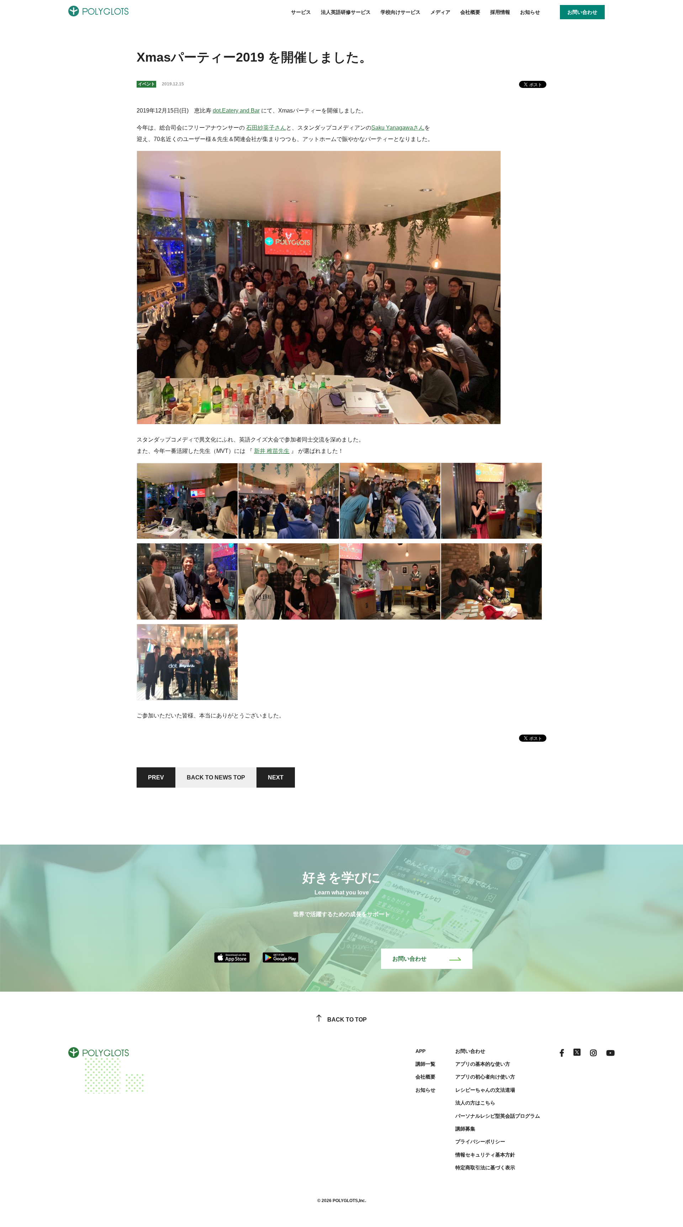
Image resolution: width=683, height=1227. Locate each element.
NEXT (276, 777)
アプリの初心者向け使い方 (485, 1077)
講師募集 (465, 1129)
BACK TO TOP (347, 1020)
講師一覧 (425, 1064)
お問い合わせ (409, 959)
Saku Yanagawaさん (397, 128)
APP (420, 1051)
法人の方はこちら (475, 1103)
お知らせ (530, 12)
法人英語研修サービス (346, 12)
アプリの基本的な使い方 (482, 1064)
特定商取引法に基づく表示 (485, 1167)
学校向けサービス (400, 12)
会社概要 (470, 12)
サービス (301, 12)
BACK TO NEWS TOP (216, 777)
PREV (156, 777)
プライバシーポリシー (480, 1141)
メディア (440, 12)
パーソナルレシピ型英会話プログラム (497, 1116)
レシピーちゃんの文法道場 (485, 1090)
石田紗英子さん (266, 128)
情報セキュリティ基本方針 (485, 1155)
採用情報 (500, 12)
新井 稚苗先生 (272, 451)
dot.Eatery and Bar (236, 111)
